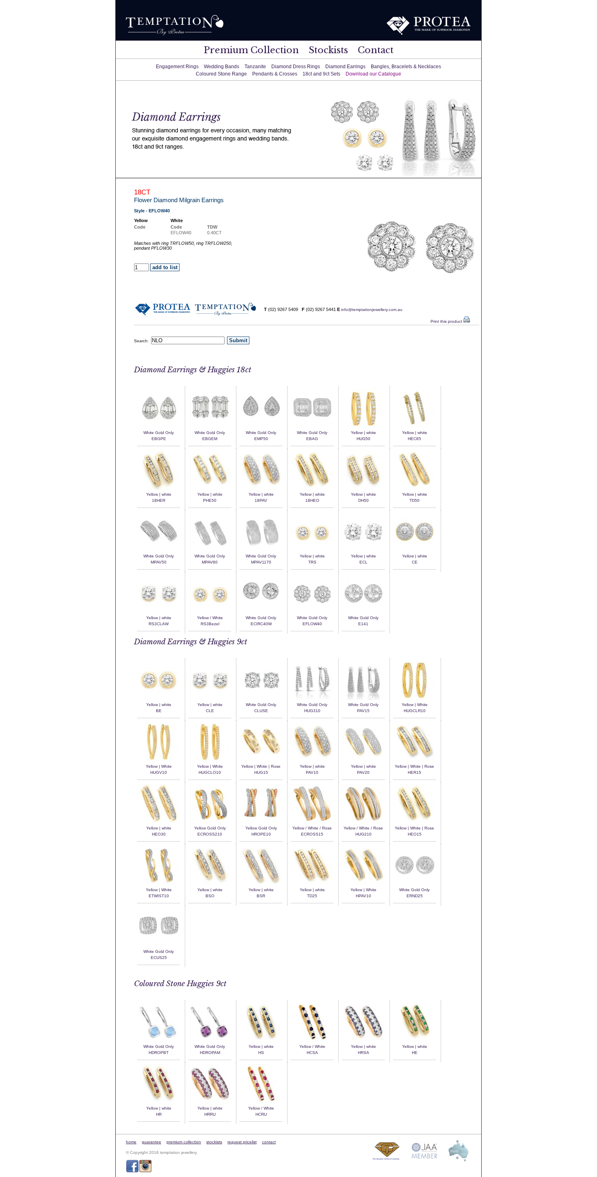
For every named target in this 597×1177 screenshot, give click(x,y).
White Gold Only (158, 432)
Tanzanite (255, 66)
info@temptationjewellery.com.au (371, 309)
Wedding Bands (221, 66)
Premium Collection (251, 50)
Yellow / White (210, 617)
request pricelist (242, 1142)
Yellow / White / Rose (312, 828)
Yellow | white (363, 432)
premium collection (184, 1142)
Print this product (446, 321)
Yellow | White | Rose (261, 766)
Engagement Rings (177, 66)
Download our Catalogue (373, 74)
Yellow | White (415, 704)
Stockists (328, 50)
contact (269, 1142)
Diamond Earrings (345, 66)
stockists (214, 1142)
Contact (376, 50)
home (131, 1142)
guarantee (151, 1142)
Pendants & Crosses (274, 74)
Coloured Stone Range (221, 74)
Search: (142, 341)
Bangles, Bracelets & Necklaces (406, 66)
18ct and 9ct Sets (321, 74)
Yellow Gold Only (210, 828)
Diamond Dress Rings (295, 66)
